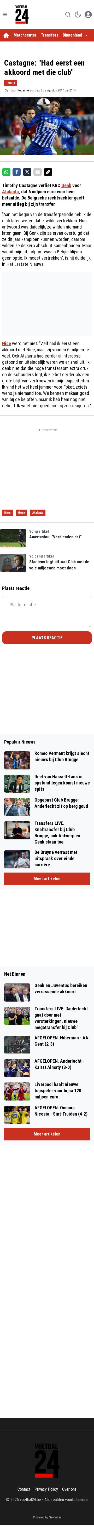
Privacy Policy (46, 1489)
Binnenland (72, 35)
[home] (6, 35)
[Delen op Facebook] (17, 172)
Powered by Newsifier (47, 1517)
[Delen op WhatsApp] (6, 172)
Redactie (23, 90)
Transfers (49, 35)
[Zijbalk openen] (5, 14)
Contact (23, 1489)
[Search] (68, 14)
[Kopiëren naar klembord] (48, 172)
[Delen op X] (27, 172)
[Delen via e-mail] (37, 172)
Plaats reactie (47, 637)
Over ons (69, 1489)
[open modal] (88, 14)
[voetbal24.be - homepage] (21, 14)
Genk (66, 185)
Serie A (10, 83)
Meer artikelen (47, 878)
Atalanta (10, 191)
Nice (6, 343)
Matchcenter (25, 35)
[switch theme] (77, 14)
